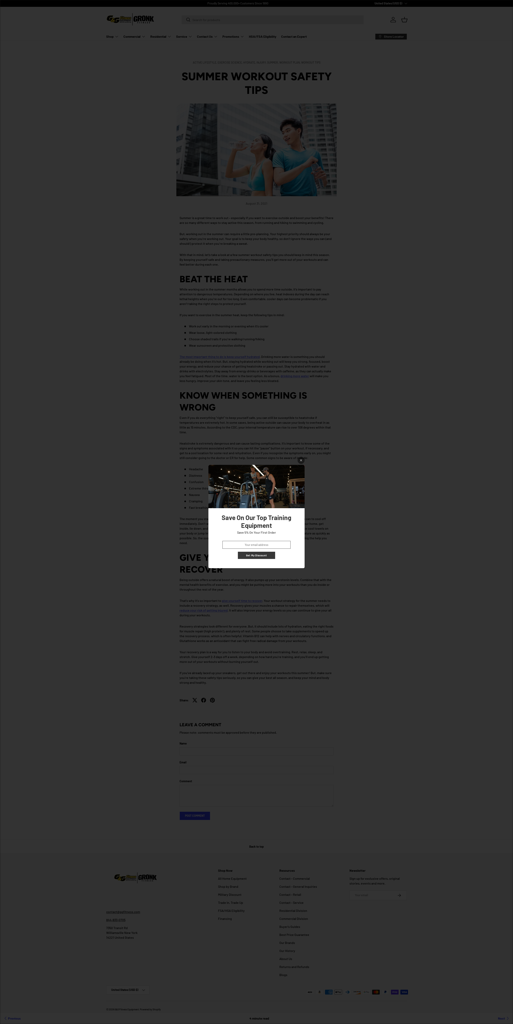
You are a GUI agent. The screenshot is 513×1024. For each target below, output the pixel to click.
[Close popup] (301, 460)
